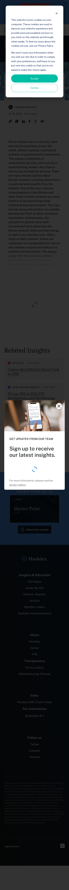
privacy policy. (17, 484)
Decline (34, 87)
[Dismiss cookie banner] (56, 13)
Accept (34, 78)
